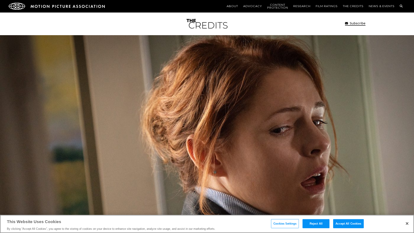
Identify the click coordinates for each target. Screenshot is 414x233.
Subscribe (357, 23)
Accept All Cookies (348, 223)
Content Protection (277, 6)
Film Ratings (327, 6)
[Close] (407, 223)
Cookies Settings (284, 223)
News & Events (382, 6)
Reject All (316, 223)
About (232, 6)
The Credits (353, 6)
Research (301, 6)
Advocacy (252, 6)
